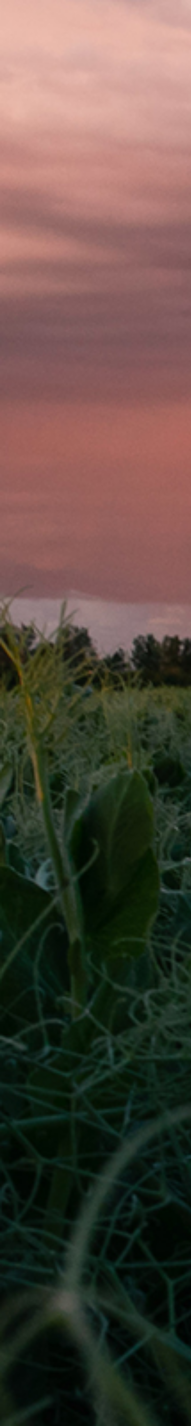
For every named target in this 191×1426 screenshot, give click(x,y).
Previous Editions (159, 6)
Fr (184, 6)
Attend (176, 6)
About (145, 6)
